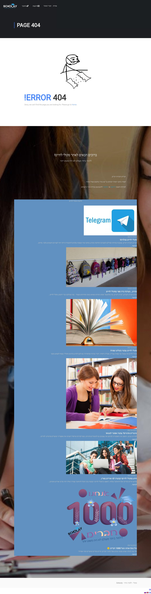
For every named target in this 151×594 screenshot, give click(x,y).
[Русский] (145, 592)
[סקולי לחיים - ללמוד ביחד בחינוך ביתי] (10, 8)
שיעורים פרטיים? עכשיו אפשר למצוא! (121, 433)
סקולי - (134, 583)
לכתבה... (134, 246)
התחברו (105, 187)
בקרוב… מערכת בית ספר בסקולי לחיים (121, 291)
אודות (55, 6)
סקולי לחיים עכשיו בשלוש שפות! (123, 350)
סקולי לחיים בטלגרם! (128, 240)
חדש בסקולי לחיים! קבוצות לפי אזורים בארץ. (119, 478)
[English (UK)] (147, 592)
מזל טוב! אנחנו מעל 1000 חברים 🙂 (122, 548)
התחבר (24, 6)
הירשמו (113, 187)
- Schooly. (120, 583)
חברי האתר (47, 6)
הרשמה (35, 6)
